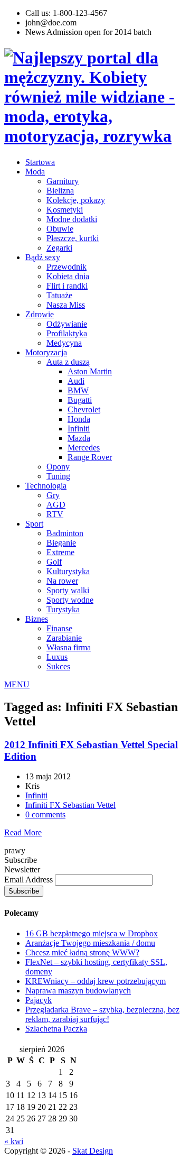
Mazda (79, 438)
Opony (58, 466)
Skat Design (92, 1150)
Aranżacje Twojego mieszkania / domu (90, 942)
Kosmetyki (64, 209)
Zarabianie (64, 637)
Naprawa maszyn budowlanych (78, 990)
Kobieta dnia (67, 276)
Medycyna (64, 342)
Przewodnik (66, 266)
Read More (23, 832)
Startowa (40, 162)
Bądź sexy (42, 257)
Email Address (29, 879)
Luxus (57, 656)
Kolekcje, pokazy (75, 200)
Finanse (59, 628)
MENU (17, 684)
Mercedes (84, 447)
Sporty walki (67, 590)
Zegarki (59, 247)
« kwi (13, 1141)
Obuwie (59, 228)
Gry (53, 495)
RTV (54, 514)
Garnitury (62, 181)
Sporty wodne (69, 599)
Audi (76, 380)
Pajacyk (38, 1000)
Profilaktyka (66, 333)
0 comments (45, 814)
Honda (79, 419)
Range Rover (90, 457)
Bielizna (60, 190)
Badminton (64, 533)
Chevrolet (84, 409)
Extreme (60, 552)
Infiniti (79, 428)
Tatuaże (59, 295)
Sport (34, 523)
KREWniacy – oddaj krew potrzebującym (95, 981)
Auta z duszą (68, 361)
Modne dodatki (71, 219)
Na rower (62, 580)
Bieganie (61, 542)
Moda (35, 171)
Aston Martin (90, 371)
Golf (54, 561)
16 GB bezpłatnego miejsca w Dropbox (91, 933)
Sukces (58, 666)
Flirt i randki (67, 285)
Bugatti (80, 399)
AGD (55, 504)
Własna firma (68, 647)
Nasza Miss (65, 304)
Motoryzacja (46, 352)
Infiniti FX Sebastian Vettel (70, 804)
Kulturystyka (68, 571)
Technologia (45, 485)
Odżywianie (66, 323)
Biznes (36, 618)
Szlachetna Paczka (56, 1028)
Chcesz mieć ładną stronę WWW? (82, 952)
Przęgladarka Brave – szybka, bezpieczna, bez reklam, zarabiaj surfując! (102, 1014)
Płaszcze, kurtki (72, 238)
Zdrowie (39, 314)
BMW (78, 390)
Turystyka (63, 609)
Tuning (58, 476)
